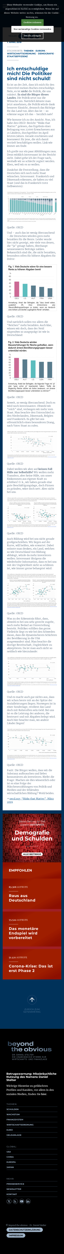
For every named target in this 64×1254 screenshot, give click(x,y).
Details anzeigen (32, 36)
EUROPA (11, 1162)
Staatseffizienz (17, 56)
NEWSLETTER (14, 1189)
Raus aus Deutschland (22, 897)
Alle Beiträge (32, 854)
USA (9, 1151)
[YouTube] (21, 1201)
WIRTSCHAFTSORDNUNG (20, 1124)
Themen (28, 50)
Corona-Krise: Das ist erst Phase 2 (31, 968)
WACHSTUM (13, 1114)
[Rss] (15, 1201)
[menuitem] (25, 1230)
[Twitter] (9, 1201)
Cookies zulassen (32, 22)
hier (43, 1094)
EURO (10, 1130)
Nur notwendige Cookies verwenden (32, 29)
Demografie (46, 53)
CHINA (10, 1157)
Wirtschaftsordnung (21, 53)
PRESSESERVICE (15, 1184)
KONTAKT (12, 1194)
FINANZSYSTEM (15, 1119)
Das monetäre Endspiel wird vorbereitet (23, 933)
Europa (40, 50)
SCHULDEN (13, 1109)
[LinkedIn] (28, 1201)
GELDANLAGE (14, 1135)
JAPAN (10, 1167)
